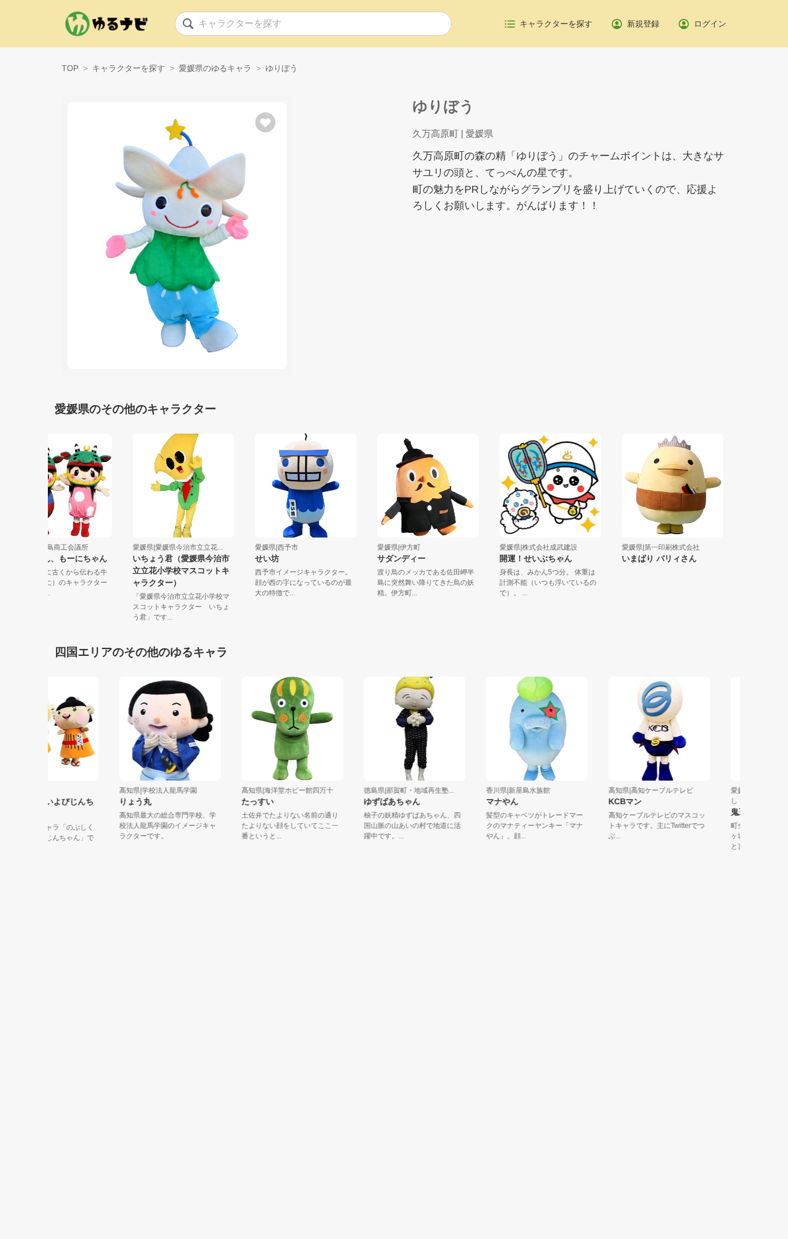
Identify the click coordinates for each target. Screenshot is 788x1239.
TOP (70, 68)
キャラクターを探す (128, 68)
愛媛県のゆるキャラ (215, 68)
